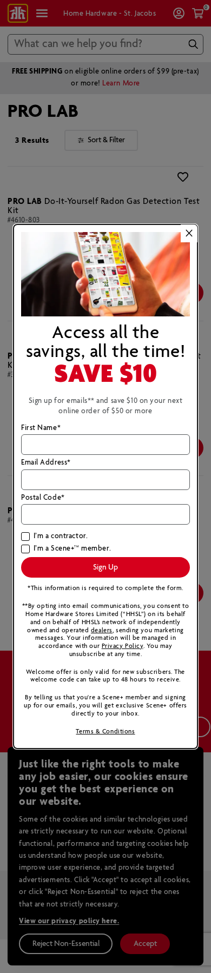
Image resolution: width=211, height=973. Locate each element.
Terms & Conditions (105, 731)
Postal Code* (43, 498)
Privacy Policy (122, 646)
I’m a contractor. (61, 536)
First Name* (41, 428)
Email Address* (46, 463)
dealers (102, 630)
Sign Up (105, 567)
